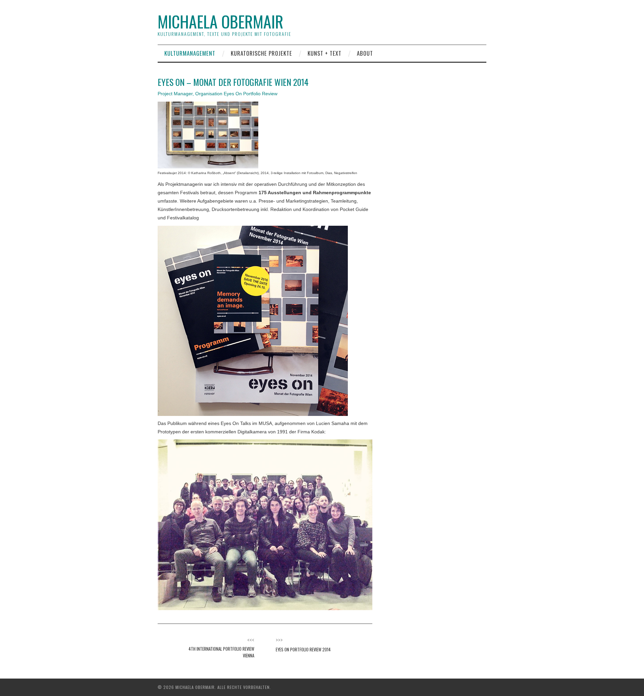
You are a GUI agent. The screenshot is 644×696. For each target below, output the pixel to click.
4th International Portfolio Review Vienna (221, 652)
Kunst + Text (324, 53)
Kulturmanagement (189, 53)
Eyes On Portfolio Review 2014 (303, 649)
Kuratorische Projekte (261, 53)
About (365, 53)
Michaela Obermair (220, 21)
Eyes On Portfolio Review (250, 93)
